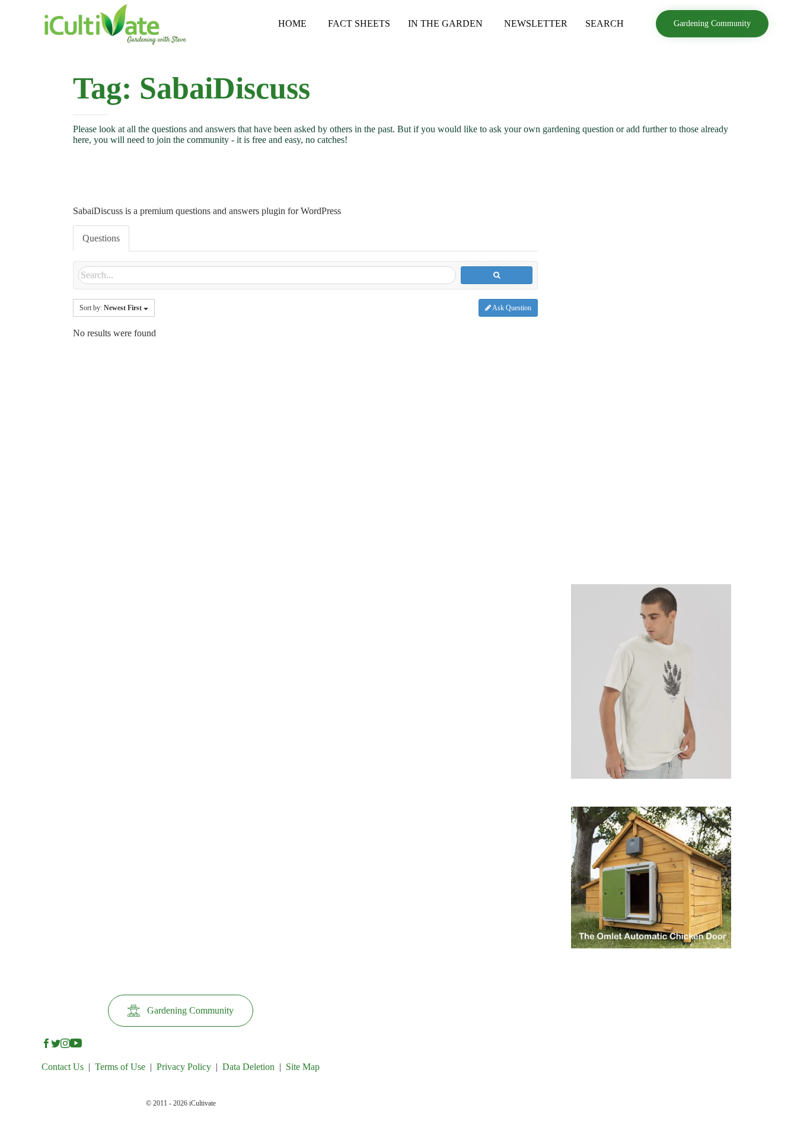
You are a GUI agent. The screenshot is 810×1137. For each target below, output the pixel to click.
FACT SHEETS (359, 23)
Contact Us (63, 1067)
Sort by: (110, 308)
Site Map (303, 1067)
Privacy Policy (184, 1067)
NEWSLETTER (535, 23)
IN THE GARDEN (445, 23)
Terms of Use (120, 1067)
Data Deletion (248, 1067)
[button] (712, 23)
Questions (101, 238)
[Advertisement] (651, 382)
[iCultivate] (115, 23)
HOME (292, 23)
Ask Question (511, 308)
